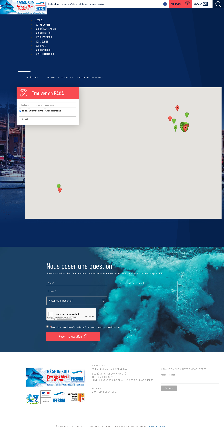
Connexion (176, 4)
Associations (53, 110)
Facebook (165, 4)
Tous (24, 110)
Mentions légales (158, 426)
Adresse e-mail (168, 374)
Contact (197, 4)
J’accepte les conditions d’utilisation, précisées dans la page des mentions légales (86, 327)
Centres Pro (36, 110)
